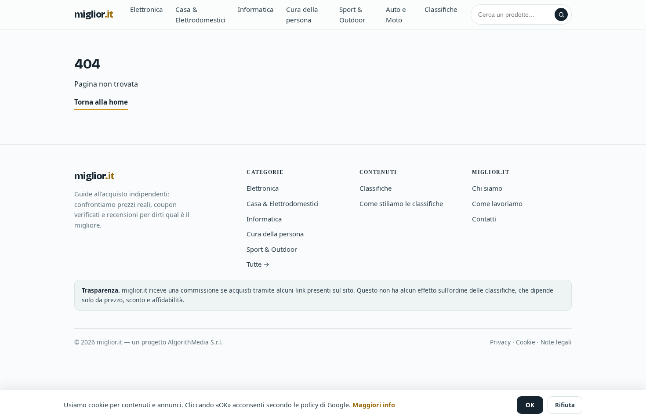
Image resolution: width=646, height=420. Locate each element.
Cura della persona (302, 14)
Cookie (525, 342)
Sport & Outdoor (352, 14)
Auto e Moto (396, 14)
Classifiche (441, 9)
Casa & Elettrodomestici (200, 14)
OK (530, 405)
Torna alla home (101, 102)
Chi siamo (487, 188)
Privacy (500, 342)
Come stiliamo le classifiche (401, 203)
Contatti (484, 218)
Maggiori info (373, 405)
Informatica (256, 9)
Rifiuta (565, 405)
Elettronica (146, 9)
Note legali (556, 342)
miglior (93, 14)
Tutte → (258, 264)
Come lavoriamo (497, 203)
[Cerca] (561, 14)
